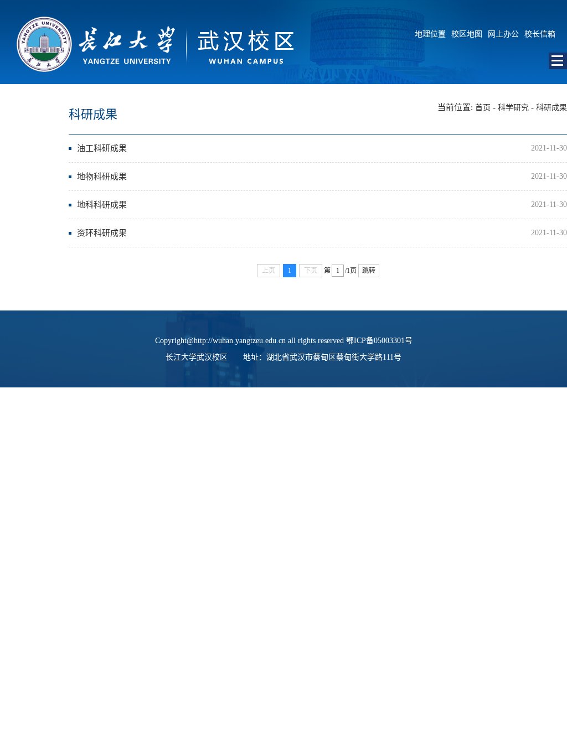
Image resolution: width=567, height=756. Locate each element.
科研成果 (551, 107)
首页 (483, 107)
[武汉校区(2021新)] (146, 81)
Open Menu (558, 61)
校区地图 (466, 34)
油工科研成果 (102, 148)
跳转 (368, 271)
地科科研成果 (102, 204)
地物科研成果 (102, 176)
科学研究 (513, 107)
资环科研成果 (102, 233)
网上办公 (503, 34)
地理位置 (430, 34)
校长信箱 (539, 34)
